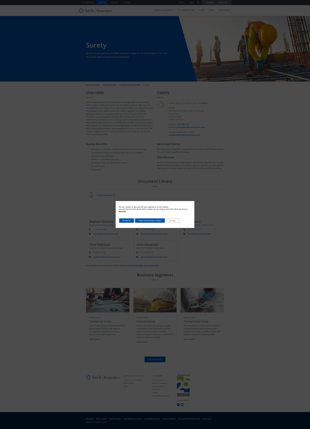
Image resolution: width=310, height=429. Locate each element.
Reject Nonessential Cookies (150, 220)
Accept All (126, 220)
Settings (172, 220)
